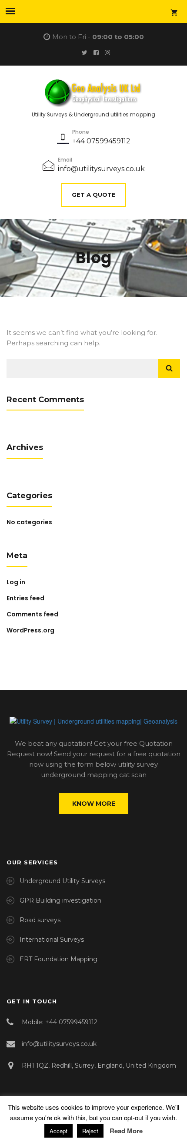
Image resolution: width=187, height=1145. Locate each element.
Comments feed (32, 614)
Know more (93, 803)
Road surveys (40, 920)
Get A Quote (94, 194)
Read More (126, 1130)
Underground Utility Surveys (62, 881)
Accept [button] (58, 1131)
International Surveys (52, 939)
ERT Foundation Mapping (58, 959)
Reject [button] (90, 1131)
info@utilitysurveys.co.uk (101, 169)
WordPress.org (30, 630)
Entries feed (25, 598)
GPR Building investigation (60, 900)
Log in (16, 582)
